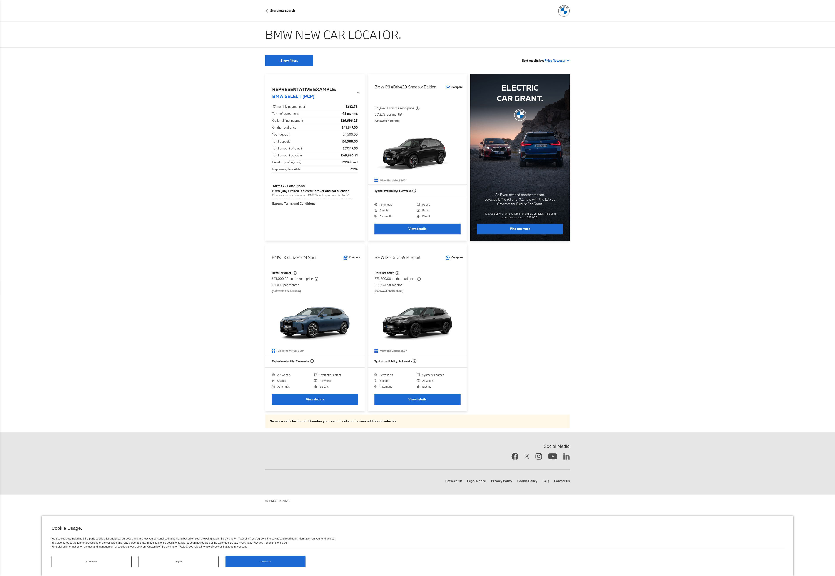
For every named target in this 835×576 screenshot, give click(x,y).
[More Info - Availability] (414, 191)
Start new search (282, 10)
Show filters (289, 60)
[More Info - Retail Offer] (294, 273)
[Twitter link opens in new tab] (526, 457)
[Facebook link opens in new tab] (515, 457)
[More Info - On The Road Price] (417, 108)
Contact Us (562, 481)
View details (417, 229)
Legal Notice (476, 481)
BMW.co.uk (453, 481)
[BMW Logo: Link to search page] (564, 11)
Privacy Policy (501, 481)
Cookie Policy (527, 481)
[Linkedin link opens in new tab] (566, 457)
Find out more (520, 229)
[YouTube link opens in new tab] (552, 457)
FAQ (546, 481)
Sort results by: (543, 60)
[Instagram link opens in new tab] (538, 457)
